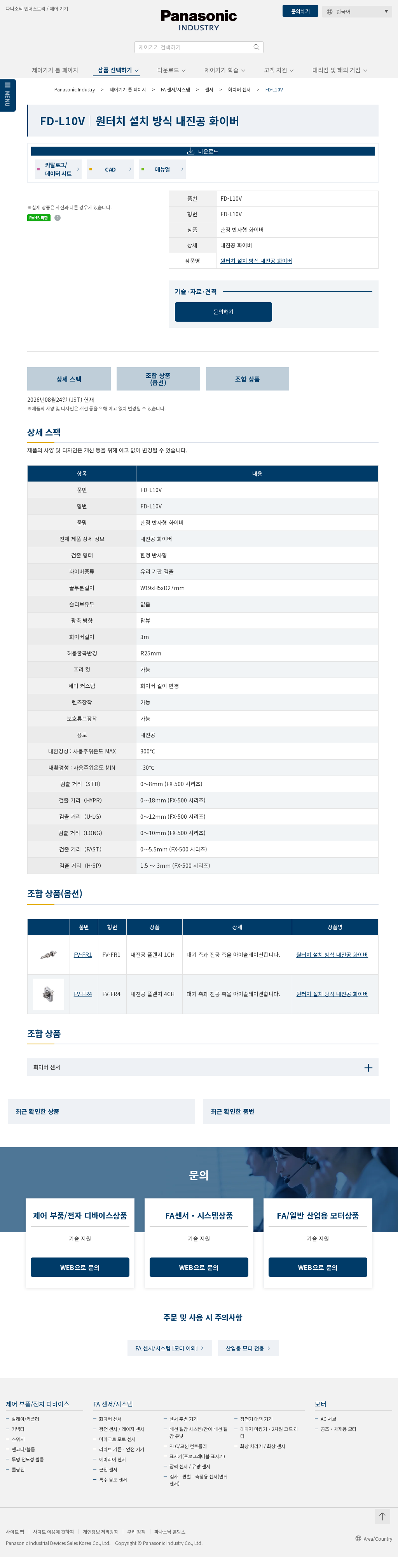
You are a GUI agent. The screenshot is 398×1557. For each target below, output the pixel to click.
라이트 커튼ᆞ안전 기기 (121, 1449)
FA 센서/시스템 (175, 89)
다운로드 (168, 70)
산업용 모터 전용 (245, 1348)
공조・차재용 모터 (338, 1429)
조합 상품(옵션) (158, 379)
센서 (209, 89)
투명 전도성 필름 (28, 1459)
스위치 (18, 1439)
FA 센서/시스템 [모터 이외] (166, 1348)
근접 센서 (108, 1469)
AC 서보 (328, 1418)
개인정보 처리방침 (100, 1531)
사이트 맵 (15, 1531)
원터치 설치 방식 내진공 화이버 (256, 260)
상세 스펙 (68, 379)
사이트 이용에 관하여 (53, 1531)
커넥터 (18, 1429)
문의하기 (300, 11)
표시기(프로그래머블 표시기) (197, 1456)
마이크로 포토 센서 (117, 1439)
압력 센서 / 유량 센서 (189, 1466)
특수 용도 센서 (113, 1479)
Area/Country (378, 1538)
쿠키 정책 (136, 1531)
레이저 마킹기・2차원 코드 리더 (269, 1432)
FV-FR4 (83, 994)
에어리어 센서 (112, 1459)
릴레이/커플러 (25, 1418)
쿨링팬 (18, 1469)
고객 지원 (275, 70)
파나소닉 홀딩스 (169, 1531)
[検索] (257, 47)
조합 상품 (247, 379)
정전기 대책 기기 (256, 1418)
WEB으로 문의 (80, 1267)
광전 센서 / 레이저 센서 (121, 1429)
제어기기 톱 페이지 (55, 70)
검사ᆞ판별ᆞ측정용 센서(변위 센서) (198, 1480)
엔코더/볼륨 (23, 1449)
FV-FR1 (83, 954)
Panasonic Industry (74, 89)
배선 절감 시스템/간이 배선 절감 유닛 (198, 1432)
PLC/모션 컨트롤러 (188, 1446)
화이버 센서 (239, 89)
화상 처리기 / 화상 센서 (262, 1446)
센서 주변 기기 (183, 1418)
